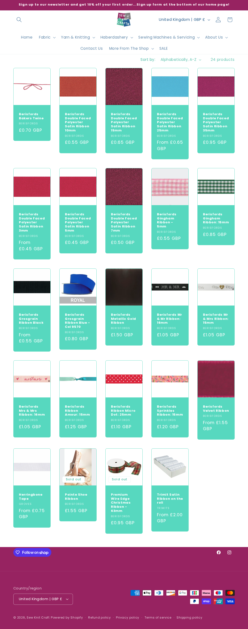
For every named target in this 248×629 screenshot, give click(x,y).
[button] (19, 19)
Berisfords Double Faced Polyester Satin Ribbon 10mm (78, 122)
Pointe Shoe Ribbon (76, 496)
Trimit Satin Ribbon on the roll (170, 498)
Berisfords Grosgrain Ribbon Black (31, 319)
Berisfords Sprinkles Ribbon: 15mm (170, 411)
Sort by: (147, 59)
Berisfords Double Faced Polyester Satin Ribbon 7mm (124, 222)
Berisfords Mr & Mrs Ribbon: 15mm (216, 319)
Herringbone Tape (31, 496)
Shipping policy (189, 617)
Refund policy (99, 617)
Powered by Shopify (67, 617)
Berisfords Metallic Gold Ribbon (123, 319)
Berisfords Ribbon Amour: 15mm (77, 411)
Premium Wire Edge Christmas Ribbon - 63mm (121, 502)
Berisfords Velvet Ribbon (216, 409)
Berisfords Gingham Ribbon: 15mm (216, 218)
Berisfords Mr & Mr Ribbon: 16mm (169, 319)
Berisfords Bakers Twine (31, 116)
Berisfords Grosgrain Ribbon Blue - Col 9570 (77, 321)
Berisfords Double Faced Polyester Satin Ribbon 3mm (32, 222)
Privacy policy (127, 617)
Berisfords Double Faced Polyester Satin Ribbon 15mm (124, 122)
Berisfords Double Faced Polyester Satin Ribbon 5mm (78, 222)
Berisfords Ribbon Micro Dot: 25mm (123, 411)
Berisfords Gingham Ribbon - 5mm (167, 220)
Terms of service (158, 617)
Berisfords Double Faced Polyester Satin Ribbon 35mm (216, 122)
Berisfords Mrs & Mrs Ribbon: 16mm (32, 411)
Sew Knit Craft (38, 617)
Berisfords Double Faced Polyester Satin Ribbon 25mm (170, 122)
